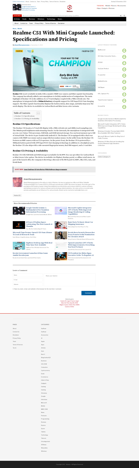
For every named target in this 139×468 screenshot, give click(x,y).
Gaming (43, 386)
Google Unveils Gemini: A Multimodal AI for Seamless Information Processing (29, 8)
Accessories (122, 5)
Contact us (33, 1)
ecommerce (44, 377)
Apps (99, 8)
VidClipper (101, 87)
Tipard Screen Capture (105, 100)
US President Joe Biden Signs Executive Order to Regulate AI (81, 254)
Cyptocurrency (45, 370)
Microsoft (44, 402)
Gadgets (105, 8)
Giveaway (44, 393)
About (27, 1)
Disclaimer (62, 1)
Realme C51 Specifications (25, 116)
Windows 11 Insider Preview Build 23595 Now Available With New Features (111, 132)
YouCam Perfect (103, 68)
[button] (37, 113)
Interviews (44, 399)
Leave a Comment (20, 270)
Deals (24, 19)
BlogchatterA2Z (46, 357)
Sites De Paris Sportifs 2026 (69, 303)
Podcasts (44, 415)
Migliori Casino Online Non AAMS (69, 305)
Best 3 (43, 354)
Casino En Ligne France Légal (69, 301)
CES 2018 (44, 364)
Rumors (114, 5)
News (60, 19)
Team (38, 1)
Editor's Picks (45, 380)
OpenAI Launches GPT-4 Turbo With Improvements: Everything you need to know (81, 245)
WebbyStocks (102, 81)
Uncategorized (45, 441)
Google (43, 396)
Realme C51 (17, 195)
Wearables (44, 448)
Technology (51, 19)
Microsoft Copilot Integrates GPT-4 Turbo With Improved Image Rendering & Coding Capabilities (51, 15)
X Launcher (101, 75)
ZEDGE (100, 62)
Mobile (108, 5)
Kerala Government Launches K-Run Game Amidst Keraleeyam (30, 254)
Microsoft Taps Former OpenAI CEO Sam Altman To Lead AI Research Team (32, 233)
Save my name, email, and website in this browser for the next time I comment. (38, 289)
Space (43, 428)
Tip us (14, 348)
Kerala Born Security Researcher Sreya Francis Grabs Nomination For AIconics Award (81, 234)
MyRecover (102, 50)
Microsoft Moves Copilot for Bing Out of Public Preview (111, 137)
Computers (44, 367)
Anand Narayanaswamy (22, 45)
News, (15, 28)
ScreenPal (101, 106)
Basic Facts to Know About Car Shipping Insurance (80, 223)
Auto (42, 351)
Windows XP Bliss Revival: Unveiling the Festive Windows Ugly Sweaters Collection (111, 143)
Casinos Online (69, 306)
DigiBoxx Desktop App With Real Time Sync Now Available (39, 244)
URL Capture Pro (103, 93)
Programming (45, 419)
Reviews (112, 8)
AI (41, 338)
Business (44, 361)
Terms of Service (54, 1)
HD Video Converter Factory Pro (107, 56)
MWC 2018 (44, 409)
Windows (41, 19)
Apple (43, 341)
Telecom (43, 438)
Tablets (43, 432)
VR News (43, 444)
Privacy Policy (44, 1)
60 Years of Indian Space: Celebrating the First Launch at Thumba (39, 224)
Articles (17, 19)
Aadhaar (43, 328)
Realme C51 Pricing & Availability (27, 119)
